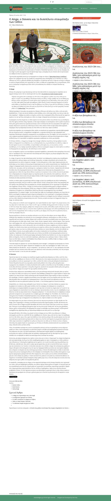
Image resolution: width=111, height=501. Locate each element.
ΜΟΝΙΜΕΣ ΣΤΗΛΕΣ (45, 8)
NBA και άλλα (18, 381)
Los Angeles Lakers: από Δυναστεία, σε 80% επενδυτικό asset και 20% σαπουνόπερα (86, 170)
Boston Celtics (16, 385)
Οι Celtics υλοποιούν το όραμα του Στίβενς (24, 399)
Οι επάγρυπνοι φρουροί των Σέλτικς (22, 397)
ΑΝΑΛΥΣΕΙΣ (29, 8)
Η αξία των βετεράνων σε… (85, 115)
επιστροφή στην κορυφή (15, 493)
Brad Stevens (15, 387)
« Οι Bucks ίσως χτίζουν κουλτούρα (38, 408)
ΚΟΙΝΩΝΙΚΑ (75, 8)
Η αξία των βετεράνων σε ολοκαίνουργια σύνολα (84, 123)
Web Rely (74, 497)
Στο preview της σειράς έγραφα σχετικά (52, 94)
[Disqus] (39, 429)
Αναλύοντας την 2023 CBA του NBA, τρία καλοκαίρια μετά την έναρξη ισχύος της (87, 75)
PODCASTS (67, 8)
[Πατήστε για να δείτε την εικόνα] (39, 46)
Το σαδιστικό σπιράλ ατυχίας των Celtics (23, 403)
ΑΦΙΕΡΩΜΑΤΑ (93, 8)
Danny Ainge (15, 389)
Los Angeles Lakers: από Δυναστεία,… (83, 161)
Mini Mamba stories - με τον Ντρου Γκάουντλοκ (85, 23)
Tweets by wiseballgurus (79, 226)
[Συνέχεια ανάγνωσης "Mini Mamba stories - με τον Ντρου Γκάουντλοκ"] (87, 28)
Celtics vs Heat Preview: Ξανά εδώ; (21, 401)
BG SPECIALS (84, 8)
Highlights (76, 80)
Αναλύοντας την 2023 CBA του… (87, 66)
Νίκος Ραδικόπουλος (17, 25)
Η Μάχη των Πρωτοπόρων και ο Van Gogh (23, 395)
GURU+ (55, 8)
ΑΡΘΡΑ (36, 8)
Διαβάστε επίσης (87, 40)
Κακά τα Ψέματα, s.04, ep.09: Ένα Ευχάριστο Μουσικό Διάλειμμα (87, 201)
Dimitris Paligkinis (80, 204)
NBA (61, 8)
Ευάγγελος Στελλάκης (81, 25)
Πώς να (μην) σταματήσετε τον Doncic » (58, 408)
